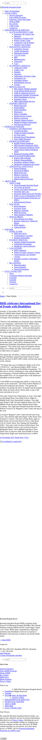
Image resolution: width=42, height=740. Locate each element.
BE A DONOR (15, 263)
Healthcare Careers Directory (24, 246)
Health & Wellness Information (25, 122)
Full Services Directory (22, 124)
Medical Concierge (21, 118)
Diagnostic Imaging (21, 53)
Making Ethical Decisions (23, 179)
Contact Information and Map (11, 655)
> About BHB (5, 640)
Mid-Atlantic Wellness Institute (25, 89)
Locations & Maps (21, 131)
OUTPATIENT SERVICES (19, 66)
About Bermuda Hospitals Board (26, 185)
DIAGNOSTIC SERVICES (19, 47)
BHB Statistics (19, 225)
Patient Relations (20, 110)
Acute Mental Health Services (25, 91)
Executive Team (20, 208)
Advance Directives (21, 177)
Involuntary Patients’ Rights (24, 162)
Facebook (13, 278)
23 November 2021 (7, 437)
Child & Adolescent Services (24, 93)
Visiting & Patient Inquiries (24, 133)
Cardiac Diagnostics (21, 51)
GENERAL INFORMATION (20, 129)
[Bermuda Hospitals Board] (10, 7)
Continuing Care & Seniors (24, 43)
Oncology (17, 74)
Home (2, 296)
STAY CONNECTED (13, 271)
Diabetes (17, 72)
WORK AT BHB (15, 231)
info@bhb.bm (5, 653)
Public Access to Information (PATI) (27, 196)
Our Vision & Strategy (22, 187)
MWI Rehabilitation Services (24, 97)
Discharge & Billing (21, 171)
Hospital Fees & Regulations (24, 137)
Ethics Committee (20, 114)
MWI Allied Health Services (24, 101)
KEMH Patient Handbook (23, 143)
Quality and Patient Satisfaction (25, 190)
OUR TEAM (14, 204)
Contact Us (13, 28)
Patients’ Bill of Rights (22, 158)
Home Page (19, 437)
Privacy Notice (5, 681)
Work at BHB (14, 22)
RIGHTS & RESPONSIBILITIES (22, 156)
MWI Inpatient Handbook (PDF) (26, 145)
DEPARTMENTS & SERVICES (17, 30)
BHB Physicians (20, 213)
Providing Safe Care (21, 192)
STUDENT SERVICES (18, 240)
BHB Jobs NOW (20, 234)
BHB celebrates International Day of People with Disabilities (20, 305)
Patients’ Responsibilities (23, 160)
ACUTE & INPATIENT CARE (21, 32)
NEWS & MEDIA (16, 217)
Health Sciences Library (23, 116)
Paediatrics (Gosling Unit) (23, 38)
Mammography (19, 59)
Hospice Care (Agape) (22, 45)
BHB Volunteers (20, 250)
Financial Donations (21, 269)
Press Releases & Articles (23, 219)
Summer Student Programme (24, 242)
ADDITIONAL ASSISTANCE (21, 166)
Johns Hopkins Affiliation (23, 215)
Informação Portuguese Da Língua (26, 164)
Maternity (17, 36)
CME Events (14, 26)
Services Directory (16, 15)
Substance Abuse (20, 99)
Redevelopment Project (22, 202)
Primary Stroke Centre (22, 41)
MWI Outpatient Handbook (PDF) (27, 148)
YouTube (12, 282)
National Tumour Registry (23, 120)
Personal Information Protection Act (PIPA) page (17, 730)
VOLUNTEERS (15, 248)
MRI (16, 57)
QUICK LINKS (11, 13)
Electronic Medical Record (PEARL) (27, 194)
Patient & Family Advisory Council (27, 252)
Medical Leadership (21, 210)
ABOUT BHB (10, 181)
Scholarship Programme (23, 244)
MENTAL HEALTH (17, 87)
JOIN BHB (9, 229)
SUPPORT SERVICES (18, 103)
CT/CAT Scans (19, 55)
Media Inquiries (6, 679)
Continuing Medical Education (20, 276)
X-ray (16, 64)
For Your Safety (20, 135)
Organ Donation (20, 267)
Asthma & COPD (20, 68)
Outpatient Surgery (21, 80)
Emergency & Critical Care (24, 34)
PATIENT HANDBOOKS (19, 141)
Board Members (20, 206)
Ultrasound (18, 61)
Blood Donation (20, 265)
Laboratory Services (21, 49)
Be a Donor (13, 24)
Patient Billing (19, 108)
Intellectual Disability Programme (26, 95)
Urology (17, 85)
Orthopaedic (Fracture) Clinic (25, 76)
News (11, 273)
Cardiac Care (19, 70)
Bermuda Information (22, 238)
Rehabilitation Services (22, 82)
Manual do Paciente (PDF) (24, 154)
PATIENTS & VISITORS (14, 127)
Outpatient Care (20, 78)
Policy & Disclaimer (12, 11)
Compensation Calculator (23, 236)
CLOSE (3, 739)
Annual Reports (20, 227)
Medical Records (20, 106)
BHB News (4, 677)
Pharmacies (18, 112)
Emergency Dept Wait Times (20, 20)
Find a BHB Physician (17, 17)
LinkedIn (12, 280)
